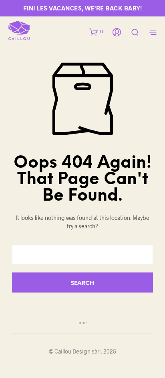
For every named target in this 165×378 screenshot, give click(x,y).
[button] (96, 32)
